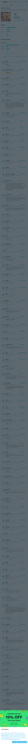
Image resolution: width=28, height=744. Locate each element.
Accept (14, 742)
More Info (24, 742)
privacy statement (4, 735)
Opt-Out (19, 742)
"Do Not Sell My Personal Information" (11, 739)
